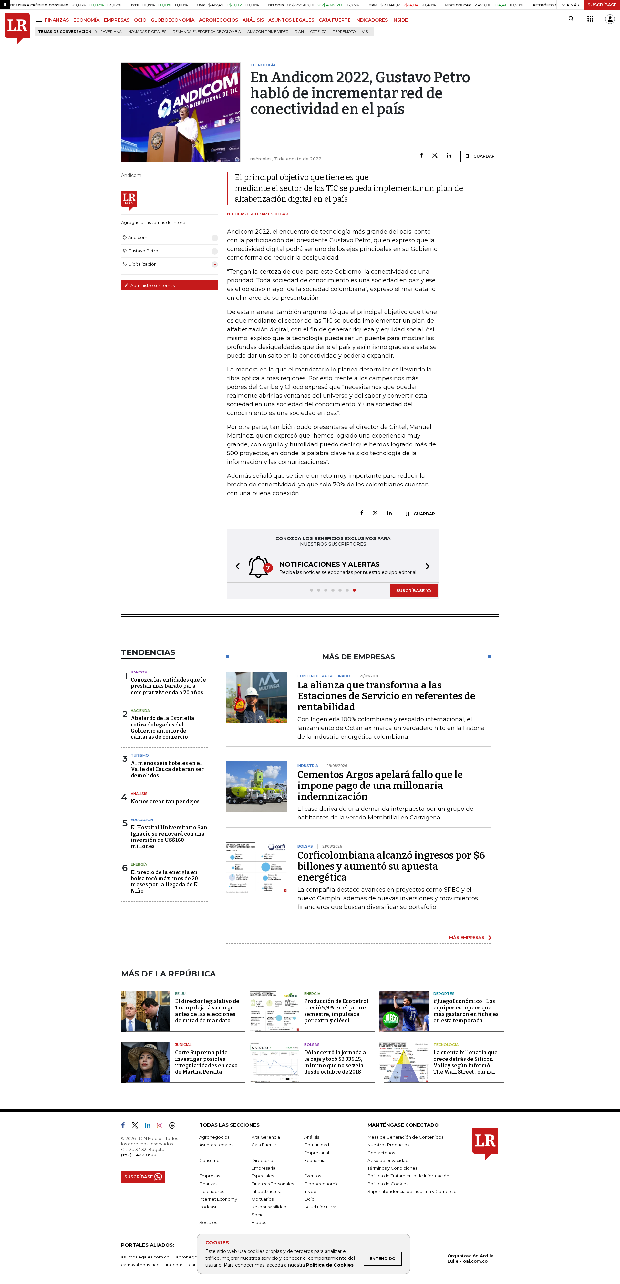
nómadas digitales (147, 32)
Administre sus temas (152, 285)
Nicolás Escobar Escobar (257, 214)
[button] (235, 567)
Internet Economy (218, 1199)
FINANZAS (57, 20)
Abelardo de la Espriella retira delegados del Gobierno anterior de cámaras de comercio (162, 727)
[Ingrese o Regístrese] (610, 19)
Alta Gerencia (266, 1137)
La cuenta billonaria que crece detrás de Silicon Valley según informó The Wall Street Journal (465, 1062)
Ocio (309, 1199)
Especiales (263, 1175)
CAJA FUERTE (335, 20)
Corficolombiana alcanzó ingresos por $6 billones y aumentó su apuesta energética (391, 866)
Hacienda (140, 710)
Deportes (444, 993)
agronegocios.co (194, 1256)
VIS (365, 32)
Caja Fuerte (264, 1144)
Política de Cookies (330, 1265)
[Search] (571, 19)
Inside (310, 1191)
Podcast (208, 1206)
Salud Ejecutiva (320, 1206)
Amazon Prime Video (267, 32)
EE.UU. (181, 993)
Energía (139, 864)
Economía (315, 1160)
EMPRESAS (116, 20)
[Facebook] (421, 156)
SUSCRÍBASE (602, 5)
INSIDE (400, 20)
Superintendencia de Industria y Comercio (412, 1191)
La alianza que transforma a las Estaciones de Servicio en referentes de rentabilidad (386, 696)
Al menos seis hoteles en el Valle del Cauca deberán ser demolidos (167, 769)
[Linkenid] (150, 1126)
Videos (259, 1222)
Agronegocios (214, 1137)
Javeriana (111, 32)
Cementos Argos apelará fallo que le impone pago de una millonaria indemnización (380, 785)
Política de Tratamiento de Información (408, 1175)
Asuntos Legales (216, 1144)
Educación (142, 820)
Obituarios (263, 1199)
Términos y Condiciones (392, 1168)
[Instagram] (162, 1126)
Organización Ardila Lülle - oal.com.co (471, 1258)
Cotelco (318, 32)
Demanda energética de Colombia (207, 32)
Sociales (208, 1222)
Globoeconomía (321, 1183)
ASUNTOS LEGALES (291, 20)
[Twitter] (435, 156)
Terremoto (344, 32)
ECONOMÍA (86, 20)
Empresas (209, 1175)
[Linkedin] (449, 156)
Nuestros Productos (388, 1144)
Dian (299, 32)
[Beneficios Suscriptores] (590, 19)
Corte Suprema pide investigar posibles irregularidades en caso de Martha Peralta (206, 1062)
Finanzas (208, 1183)
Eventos (312, 1175)
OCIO (140, 20)
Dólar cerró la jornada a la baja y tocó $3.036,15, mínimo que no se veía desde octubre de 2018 (335, 1062)
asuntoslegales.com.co (145, 1256)
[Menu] (40, 20)
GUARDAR (483, 156)
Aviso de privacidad (387, 1160)
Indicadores (211, 1191)
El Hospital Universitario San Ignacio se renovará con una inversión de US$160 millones (169, 836)
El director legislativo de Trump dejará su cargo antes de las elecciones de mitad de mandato (207, 1011)
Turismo (140, 755)
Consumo (209, 1160)
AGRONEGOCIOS (218, 20)
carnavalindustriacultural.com (151, 1264)
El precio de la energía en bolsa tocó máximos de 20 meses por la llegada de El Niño (165, 881)
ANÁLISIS (253, 20)
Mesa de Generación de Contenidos (405, 1137)
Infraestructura (267, 1191)
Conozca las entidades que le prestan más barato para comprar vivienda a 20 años (168, 686)
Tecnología (446, 1044)
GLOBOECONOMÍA (172, 20)
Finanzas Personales (273, 1183)
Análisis (139, 793)
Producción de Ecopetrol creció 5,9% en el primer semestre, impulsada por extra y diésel (336, 1011)
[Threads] (175, 1126)
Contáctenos (381, 1152)
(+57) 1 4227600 (138, 1154)
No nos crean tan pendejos (165, 802)
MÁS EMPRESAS (466, 937)
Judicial (183, 1044)
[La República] (17, 28)
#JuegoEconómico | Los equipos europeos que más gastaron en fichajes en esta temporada (466, 1011)
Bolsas (312, 1044)
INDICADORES (371, 20)
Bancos (139, 672)
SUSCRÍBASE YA (413, 590)
